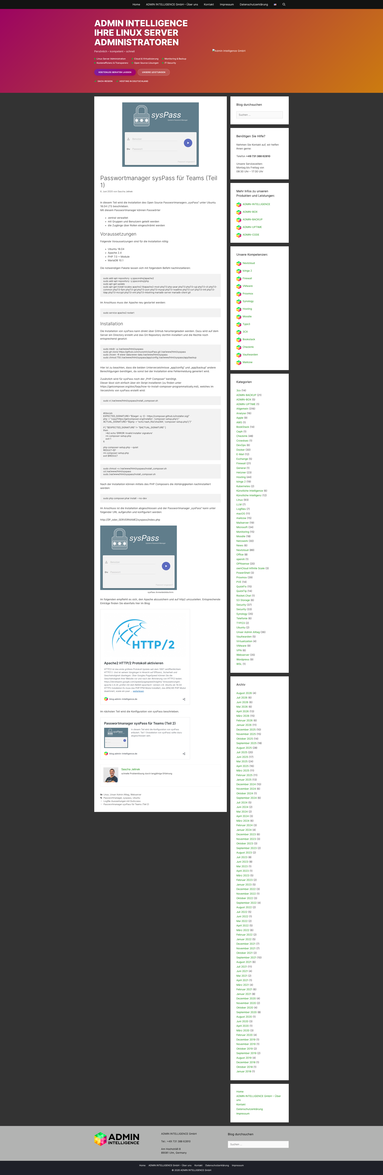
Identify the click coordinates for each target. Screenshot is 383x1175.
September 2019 (246, 1053)
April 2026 (242, 711)
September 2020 (246, 1012)
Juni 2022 (242, 916)
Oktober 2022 (244, 898)
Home (136, 4)
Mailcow (248, 362)
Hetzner (241, 472)
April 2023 (242, 870)
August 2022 (244, 907)
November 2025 (246, 734)
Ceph (239, 431)
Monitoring (242, 531)
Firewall (247, 278)
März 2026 (242, 715)
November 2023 (246, 838)
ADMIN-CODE (251, 234)
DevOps (241, 445)
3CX (245, 331)
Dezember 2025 (246, 729)
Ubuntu (136, 798)
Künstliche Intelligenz (249, 495)
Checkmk (248, 346)
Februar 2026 (244, 720)
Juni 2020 (242, 1021)
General (241, 468)
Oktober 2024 (244, 793)
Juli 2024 (241, 802)
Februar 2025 (244, 775)
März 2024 (242, 820)
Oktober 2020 (244, 1007)
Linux (106, 794)
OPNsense (242, 563)
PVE (238, 581)
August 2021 (243, 962)
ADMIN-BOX (250, 211)
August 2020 (244, 1016)
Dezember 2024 (246, 784)
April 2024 (242, 816)
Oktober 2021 (244, 952)
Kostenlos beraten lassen (115, 72)
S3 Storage (243, 600)
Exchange (242, 458)
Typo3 (246, 324)
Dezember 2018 (245, 1062)
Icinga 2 (247, 270)
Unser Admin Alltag (119, 794)
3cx (238, 390)
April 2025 (242, 766)
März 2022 (242, 930)
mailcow (241, 518)
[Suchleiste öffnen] (284, 4)
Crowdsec (242, 440)
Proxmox (248, 293)
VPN (239, 650)
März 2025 (242, 770)
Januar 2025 (243, 779)
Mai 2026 (242, 706)
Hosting (247, 308)
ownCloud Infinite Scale (250, 568)
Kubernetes (243, 486)
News (239, 545)
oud (252, 263)
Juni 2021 (242, 971)
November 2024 (246, 788)
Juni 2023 (242, 861)
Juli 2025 (241, 752)
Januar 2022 (243, 939)
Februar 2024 (244, 825)
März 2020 (242, 1030)
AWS (239, 422)
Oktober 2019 (244, 1048)
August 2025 (244, 747)
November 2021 (246, 948)
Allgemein (242, 408)
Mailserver (242, 522)
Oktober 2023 (244, 843)
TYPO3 (240, 623)
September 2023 (246, 848)
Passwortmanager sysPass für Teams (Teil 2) (126, 804)
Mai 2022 (242, 921)
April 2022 (242, 925)
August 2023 (244, 852)
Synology (248, 301)
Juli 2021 (241, 966)
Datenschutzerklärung (254, 4)
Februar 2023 (244, 879)
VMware (248, 285)
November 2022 (246, 893)
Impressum (227, 4)
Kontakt (209, 4)
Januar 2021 (243, 993)
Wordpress (242, 659)
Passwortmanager (113, 798)
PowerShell (243, 572)
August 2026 (244, 693)
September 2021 (246, 957)
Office (240, 554)
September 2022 (246, 902)
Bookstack (249, 339)
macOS (240, 513)
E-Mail (240, 454)
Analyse (241, 413)
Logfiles (241, 508)
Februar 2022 (244, 934)
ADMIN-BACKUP (253, 219)
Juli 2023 (241, 857)
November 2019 (246, 1044)
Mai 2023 (242, 866)
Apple (239, 417)
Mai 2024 (242, 811)
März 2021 (242, 984)
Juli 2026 (241, 697)
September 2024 (246, 797)
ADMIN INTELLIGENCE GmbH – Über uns (172, 4)
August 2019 (244, 1057)
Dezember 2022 (246, 889)
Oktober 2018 (244, 1066)
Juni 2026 (242, 702)
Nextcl (246, 263)
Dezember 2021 (245, 943)
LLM (239, 504)
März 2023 (242, 875)
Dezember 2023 (246, 834)
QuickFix (241, 586)
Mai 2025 (242, 761)
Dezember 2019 (246, 1039)
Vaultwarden (250, 354)
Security (241, 604)
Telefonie (241, 618)
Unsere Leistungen (153, 72)
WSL (239, 663)
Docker (240, 449)
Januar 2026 (244, 724)
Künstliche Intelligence (249, 490)
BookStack (242, 426)
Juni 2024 (242, 807)
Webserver (135, 794)
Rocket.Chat (243, 595)
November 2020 (246, 1003)
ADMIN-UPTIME (252, 227)
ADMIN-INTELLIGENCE (256, 204)
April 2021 (242, 980)
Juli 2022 (241, 911)
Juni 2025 (242, 756)
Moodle (247, 316)
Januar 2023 (244, 884)
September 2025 (246, 743)
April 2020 (242, 1025)
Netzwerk (242, 540)
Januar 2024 (244, 829)
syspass (127, 798)
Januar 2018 (243, 1071)
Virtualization (244, 641)
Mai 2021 (241, 975)
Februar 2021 (244, 989)
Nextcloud (242, 550)
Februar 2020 (244, 1034)
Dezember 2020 (246, 998)
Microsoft (242, 527)
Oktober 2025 (244, 738)
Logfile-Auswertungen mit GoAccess (122, 801)
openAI (240, 559)
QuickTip (241, 591)
